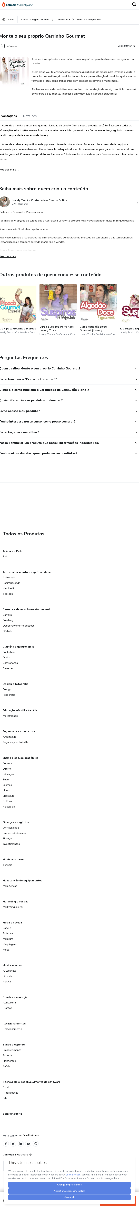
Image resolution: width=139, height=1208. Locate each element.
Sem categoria (12, 1114)
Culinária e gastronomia (18, 647)
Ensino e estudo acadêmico (20, 758)
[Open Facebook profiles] (5, 1143)
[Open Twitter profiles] (13, 1143)
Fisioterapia (9, 1061)
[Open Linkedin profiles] (20, 1143)
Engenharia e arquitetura (19, 731)
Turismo (7, 865)
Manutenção (10, 886)
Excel (6, 1087)
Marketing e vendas (15, 901)
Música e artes (12, 965)
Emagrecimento (12, 1050)
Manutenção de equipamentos (22, 880)
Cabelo (7, 928)
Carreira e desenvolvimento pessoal (26, 609)
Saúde (6, 1066)
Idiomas (7, 785)
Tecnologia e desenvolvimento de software (32, 1082)
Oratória (7, 631)
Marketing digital (13, 907)
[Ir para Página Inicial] (19, 4)
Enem (6, 779)
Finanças (8, 838)
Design (7, 689)
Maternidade (10, 716)
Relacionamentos (14, 1023)
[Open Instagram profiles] (35, 1143)
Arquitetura (9, 737)
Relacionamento (12, 1029)
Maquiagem (9, 944)
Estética (8, 933)
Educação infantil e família (20, 710)
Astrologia (9, 577)
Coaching (8, 620)
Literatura (8, 796)
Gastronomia (10, 663)
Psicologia (9, 807)
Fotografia (9, 695)
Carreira (7, 615)
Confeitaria (9, 652)
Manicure (8, 939)
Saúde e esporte (14, 1044)
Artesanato (9, 971)
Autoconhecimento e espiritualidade (27, 572)
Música (7, 981)
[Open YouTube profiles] (28, 1143)
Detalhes (30, 116)
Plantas (7, 1008)
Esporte (7, 1055)
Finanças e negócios (16, 822)
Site (5, 1098)
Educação (8, 774)
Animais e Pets (13, 551)
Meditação (9, 588)
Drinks (6, 657)
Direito (7, 769)
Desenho (8, 976)
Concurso (8, 763)
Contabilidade (11, 828)
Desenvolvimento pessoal (18, 626)
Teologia (8, 594)
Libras (6, 790)
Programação (10, 1093)
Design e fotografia (15, 684)
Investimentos (11, 844)
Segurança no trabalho (16, 742)
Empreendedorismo (14, 833)
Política (7, 801)
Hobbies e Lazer (13, 859)
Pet (5, 556)
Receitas (8, 668)
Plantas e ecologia (15, 997)
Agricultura (9, 1002)
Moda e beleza (12, 922)
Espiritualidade (11, 583)
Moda (6, 950)
